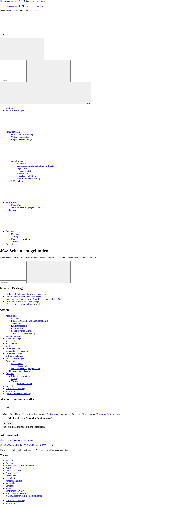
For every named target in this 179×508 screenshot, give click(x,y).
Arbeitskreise (17, 161)
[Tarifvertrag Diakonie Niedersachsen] (28, 440)
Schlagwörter (11, 343)
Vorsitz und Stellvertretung (28, 178)
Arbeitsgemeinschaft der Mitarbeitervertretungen (21, 6)
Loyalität (9, 486)
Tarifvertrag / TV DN (15, 491)
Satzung (14, 236)
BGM (8, 468)
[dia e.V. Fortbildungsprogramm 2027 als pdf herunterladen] (35, 445)
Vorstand (15, 241)
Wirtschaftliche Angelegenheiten (25, 207)
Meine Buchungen (14, 338)
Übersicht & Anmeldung (22, 134)
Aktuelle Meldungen (15, 110)
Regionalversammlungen (22, 139)
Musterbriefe (22, 366)
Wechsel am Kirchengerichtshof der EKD (24, 304)
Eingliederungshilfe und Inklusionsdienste (35, 166)
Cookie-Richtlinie (13, 336)
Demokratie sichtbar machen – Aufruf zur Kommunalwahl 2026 (34, 299)
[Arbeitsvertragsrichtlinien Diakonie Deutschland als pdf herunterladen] (8, 445)
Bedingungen (52, 414)
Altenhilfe (21, 163)
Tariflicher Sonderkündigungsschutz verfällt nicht (27, 294)
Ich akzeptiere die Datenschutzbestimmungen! (30, 418)
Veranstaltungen (13, 132)
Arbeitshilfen (11, 202)
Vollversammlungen (20, 137)
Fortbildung (11, 476)
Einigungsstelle (12, 473)
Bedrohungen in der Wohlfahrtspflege (22, 301)
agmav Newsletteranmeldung (18, 393)
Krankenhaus (23, 173)
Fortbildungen (12, 210)
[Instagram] (27, 34)
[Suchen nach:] (13, 80)
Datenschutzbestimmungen (108, 414)
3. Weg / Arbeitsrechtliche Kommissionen (24, 496)
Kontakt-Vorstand (24, 383)
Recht (8, 488)
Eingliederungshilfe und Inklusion (21, 465)
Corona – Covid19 (14, 471)
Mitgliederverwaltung (20, 239)
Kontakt (9, 244)
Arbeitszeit (10, 463)
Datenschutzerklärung (15, 388)
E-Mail (7, 407)
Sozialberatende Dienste (27, 176)
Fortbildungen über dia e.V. (18, 371)
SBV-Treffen (17, 181)
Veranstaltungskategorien (17, 351)
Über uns (10, 231)
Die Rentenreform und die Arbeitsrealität (23, 296)
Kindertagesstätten (25, 171)
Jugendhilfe (22, 168)
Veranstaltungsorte (14, 353)
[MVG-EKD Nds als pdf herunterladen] (12, 440)
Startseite (10, 108)
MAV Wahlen (17, 205)
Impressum (10, 391)
